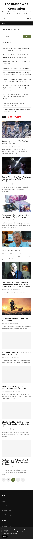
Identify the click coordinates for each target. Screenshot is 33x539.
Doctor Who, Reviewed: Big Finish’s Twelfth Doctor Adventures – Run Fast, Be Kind (16, 56)
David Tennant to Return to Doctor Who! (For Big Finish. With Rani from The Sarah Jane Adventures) (16, 88)
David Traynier (18, 253)
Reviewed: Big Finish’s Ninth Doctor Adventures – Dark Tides (13, 104)
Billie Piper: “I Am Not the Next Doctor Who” (16, 68)
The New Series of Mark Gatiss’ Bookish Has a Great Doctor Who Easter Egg (16, 49)
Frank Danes (17, 146)
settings (15, 533)
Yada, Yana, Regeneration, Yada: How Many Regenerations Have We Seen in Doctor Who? (17, 74)
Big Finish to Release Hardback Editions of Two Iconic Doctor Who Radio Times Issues (17, 80)
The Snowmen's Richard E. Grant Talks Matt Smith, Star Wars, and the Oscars (15, 462)
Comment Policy (6, 526)
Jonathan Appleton (18, 467)
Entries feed (5, 506)
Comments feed (6, 510)
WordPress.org (6, 515)
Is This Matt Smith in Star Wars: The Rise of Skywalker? (16, 353)
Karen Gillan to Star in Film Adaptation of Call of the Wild (14, 387)
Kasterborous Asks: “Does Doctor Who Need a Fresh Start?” (17, 63)
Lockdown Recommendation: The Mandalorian (15, 319)
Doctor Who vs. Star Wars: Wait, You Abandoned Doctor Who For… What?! (16, 179)
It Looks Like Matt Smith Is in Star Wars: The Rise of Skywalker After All (15, 424)
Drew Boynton (14, 323)
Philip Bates (17, 289)
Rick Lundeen (16, 184)
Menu (4, 23)
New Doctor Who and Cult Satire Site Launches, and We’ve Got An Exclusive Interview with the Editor (16, 285)
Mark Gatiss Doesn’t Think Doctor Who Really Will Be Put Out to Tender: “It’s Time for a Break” (16, 96)
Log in (3, 501)
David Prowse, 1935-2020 (12, 251)
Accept (4, 536)
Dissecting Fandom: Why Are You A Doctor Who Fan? (16, 142)
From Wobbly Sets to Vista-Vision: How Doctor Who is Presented (15, 216)
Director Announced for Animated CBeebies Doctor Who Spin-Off (16, 111)
